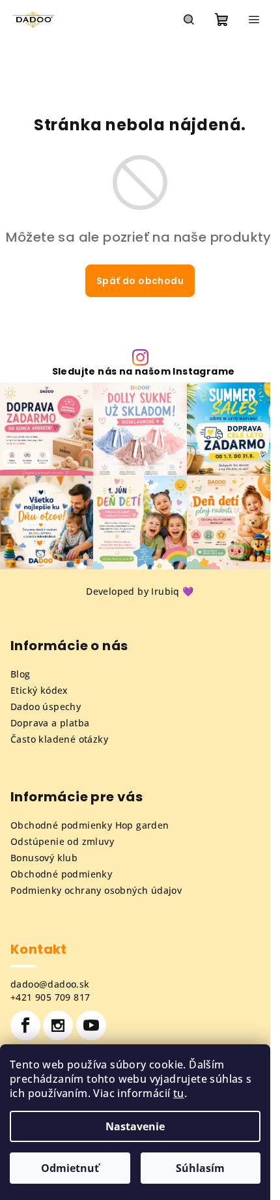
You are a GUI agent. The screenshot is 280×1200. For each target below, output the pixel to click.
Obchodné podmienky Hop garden (89, 825)
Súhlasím (200, 1168)
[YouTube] (91, 1025)
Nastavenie (135, 1126)
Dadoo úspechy (45, 706)
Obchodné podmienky (61, 874)
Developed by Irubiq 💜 (139, 591)
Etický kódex (39, 690)
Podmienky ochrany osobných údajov (96, 890)
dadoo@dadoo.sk (50, 984)
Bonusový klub (43, 857)
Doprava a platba (49, 723)
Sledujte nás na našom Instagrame (143, 371)
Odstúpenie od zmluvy (62, 841)
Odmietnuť (70, 1168)
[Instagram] (58, 1025)
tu (178, 1093)
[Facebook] (25, 1025)
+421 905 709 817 (50, 997)
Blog (20, 674)
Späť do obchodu (140, 280)
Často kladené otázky (59, 739)
